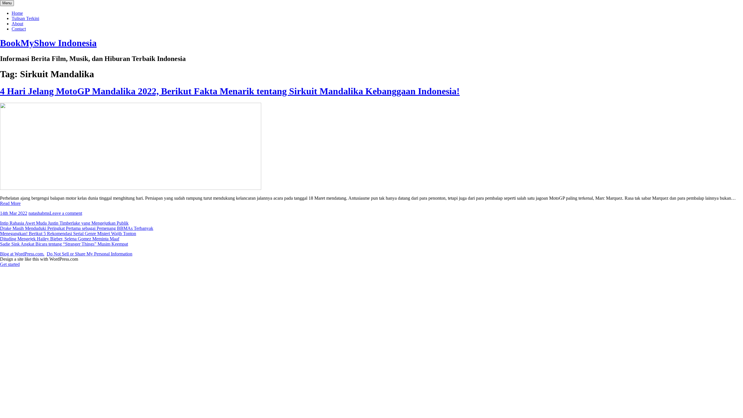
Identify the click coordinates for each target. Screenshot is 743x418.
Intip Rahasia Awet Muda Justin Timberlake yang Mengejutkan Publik (64, 223)
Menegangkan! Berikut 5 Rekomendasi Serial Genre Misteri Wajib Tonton (68, 233)
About (17, 23)
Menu (7, 3)
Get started (10, 264)
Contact (19, 28)
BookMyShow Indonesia (48, 43)
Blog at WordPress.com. (22, 253)
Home (17, 13)
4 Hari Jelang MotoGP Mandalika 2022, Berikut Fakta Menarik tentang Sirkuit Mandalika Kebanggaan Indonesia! (230, 91)
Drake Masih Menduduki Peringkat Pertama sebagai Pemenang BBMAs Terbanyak (76, 228)
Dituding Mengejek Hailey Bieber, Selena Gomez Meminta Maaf (59, 238)
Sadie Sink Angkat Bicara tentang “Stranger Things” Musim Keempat (64, 244)
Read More (10, 203)
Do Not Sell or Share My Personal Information (89, 253)
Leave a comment (66, 213)
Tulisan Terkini (25, 18)
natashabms (39, 213)
